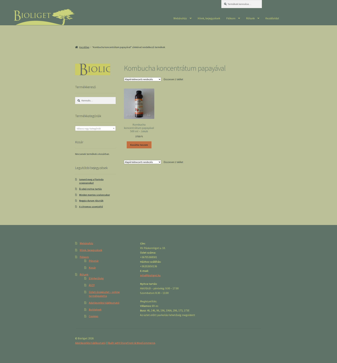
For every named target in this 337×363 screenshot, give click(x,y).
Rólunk (250, 18)
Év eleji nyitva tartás (90, 188)
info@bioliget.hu (150, 275)
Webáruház (180, 18)
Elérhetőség (96, 278)
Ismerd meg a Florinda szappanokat (91, 181)
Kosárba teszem (139, 144)
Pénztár (94, 261)
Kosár (92, 267)
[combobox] (95, 128)
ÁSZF (92, 285)
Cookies (93, 316)
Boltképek (95, 309)
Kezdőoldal (272, 18)
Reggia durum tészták (91, 200)
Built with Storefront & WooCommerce (131, 343)
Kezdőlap (84, 47)
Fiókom (230, 18)
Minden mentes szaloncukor (94, 194)
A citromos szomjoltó (91, 206)
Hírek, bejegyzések (209, 18)
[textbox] (95, 128)
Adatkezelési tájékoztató (104, 302)
